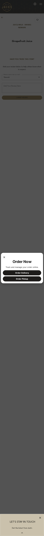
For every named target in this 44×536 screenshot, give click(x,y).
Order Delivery (22, 273)
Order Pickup (22, 279)
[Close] (4, 257)
